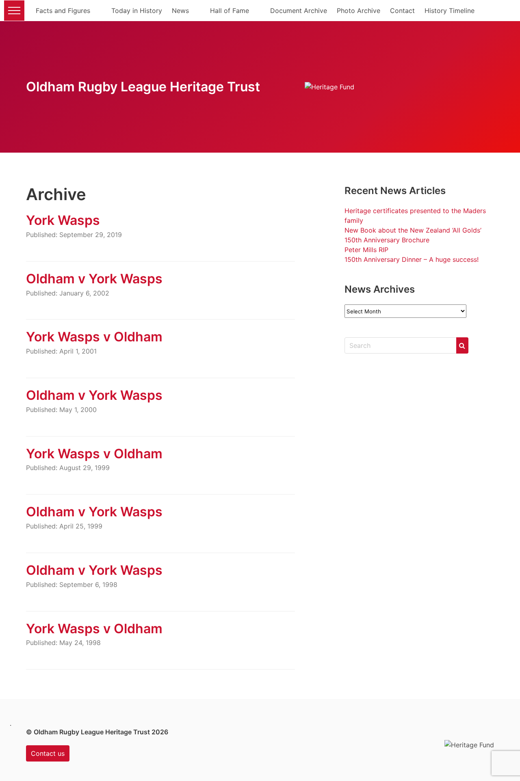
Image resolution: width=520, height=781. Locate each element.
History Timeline (449, 10)
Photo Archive (358, 10)
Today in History (136, 10)
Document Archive (298, 10)
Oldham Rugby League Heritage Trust (143, 87)
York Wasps (63, 220)
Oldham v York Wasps (94, 279)
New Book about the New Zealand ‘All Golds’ (412, 230)
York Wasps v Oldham (94, 337)
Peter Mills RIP (366, 250)
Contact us (48, 753)
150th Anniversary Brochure (386, 240)
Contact (402, 10)
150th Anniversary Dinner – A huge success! (411, 259)
